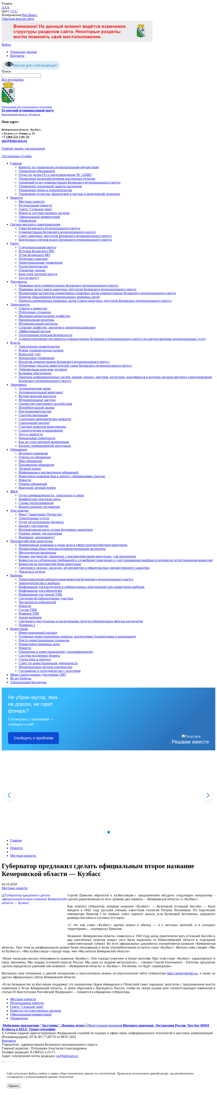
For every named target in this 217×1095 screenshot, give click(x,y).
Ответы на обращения (35, 457)
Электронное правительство (39, 346)
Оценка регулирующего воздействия (45, 403)
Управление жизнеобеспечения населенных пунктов (57, 178)
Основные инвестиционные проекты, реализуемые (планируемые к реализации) (77, 636)
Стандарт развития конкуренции (42, 426)
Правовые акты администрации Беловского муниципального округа (68, 285)
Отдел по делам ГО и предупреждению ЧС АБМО (55, 175)
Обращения (18, 449)
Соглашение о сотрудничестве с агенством (50, 671)
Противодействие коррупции (31, 541)
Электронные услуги (34, 518)
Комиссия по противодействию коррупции (50, 564)
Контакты (17, 55)
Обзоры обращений (33, 484)
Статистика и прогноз (35, 659)
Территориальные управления (40, 262)
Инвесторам (19, 629)
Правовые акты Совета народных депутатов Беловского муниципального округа (77, 289)
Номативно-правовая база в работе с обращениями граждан (62, 476)
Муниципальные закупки (37, 400)
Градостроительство (33, 266)
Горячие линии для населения (23, 148)
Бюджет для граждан (34, 526)
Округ (14, 243)
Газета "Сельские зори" (36, 209)
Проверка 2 (27, 625)
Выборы (16, 575)
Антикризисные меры (35, 388)
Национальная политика (36, 320)
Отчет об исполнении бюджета (41, 522)
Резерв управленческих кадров (41, 350)
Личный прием (30, 468)
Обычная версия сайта (18, 19)
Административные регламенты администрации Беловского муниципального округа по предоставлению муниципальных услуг (112, 339)
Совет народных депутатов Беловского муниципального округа (65, 236)
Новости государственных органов (44, 213)
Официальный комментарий (39, 217)
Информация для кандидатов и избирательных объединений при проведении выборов (82, 587)
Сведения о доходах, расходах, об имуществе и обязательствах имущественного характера (84, 568)
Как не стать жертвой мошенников (44, 442)
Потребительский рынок (36, 407)
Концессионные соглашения (39, 506)
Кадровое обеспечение (35, 373)
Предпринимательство (35, 411)
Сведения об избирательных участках (46, 598)
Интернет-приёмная (33, 453)
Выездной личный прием (37, 487)
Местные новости (32, 201)
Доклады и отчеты (32, 571)
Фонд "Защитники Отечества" (41, 514)
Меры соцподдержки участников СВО (38, 674)
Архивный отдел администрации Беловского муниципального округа (69, 182)
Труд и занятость (31, 434)
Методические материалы (37, 552)
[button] (104, 832)
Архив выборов (30, 617)
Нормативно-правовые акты (39, 644)
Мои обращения (30, 461)
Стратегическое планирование (41, 430)
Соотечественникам (33, 415)
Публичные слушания (35, 312)
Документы (18, 281)
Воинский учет (30, 354)
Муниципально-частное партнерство (45, 667)
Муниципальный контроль (38, 323)
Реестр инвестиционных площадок (44, 640)
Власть (15, 342)
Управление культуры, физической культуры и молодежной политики (69, 194)
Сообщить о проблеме (33, 738)
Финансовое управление (36, 358)
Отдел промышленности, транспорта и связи (51, 495)
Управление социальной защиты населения (50, 186)
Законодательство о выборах (39, 583)
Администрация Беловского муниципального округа (57, 232)
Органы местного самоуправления (35, 224)
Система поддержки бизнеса (39, 655)
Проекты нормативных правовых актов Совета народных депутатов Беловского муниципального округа (95, 300)
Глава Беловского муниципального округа (49, 228)
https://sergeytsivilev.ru (182, 973)
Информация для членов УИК (40, 594)
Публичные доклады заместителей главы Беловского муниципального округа (75, 365)
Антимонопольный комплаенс (41, 392)
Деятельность (20, 304)
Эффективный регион (35, 331)
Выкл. (33, 15)
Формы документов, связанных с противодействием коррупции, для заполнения (77, 556)
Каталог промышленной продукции (45, 445)
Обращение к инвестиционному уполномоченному (56, 651)
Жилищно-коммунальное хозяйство (44, 316)
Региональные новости (35, 205)
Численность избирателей (37, 602)
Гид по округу (29, 278)
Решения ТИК (29, 613)
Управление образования (37, 171)
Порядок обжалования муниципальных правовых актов (59, 297)
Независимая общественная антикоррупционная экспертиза (62, 548)
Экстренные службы (17, 156)
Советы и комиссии (33, 308)
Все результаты (13, 79)
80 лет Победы (20, 678)
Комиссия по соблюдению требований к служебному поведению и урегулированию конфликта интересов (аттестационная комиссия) (116, 560)
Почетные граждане (33, 259)
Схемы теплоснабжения (36, 503)
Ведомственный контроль (37, 396)
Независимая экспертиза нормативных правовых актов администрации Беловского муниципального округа (97, 293)
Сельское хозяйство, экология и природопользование (57, 327)
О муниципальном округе (37, 247)
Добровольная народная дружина (43, 369)
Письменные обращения (36, 465)
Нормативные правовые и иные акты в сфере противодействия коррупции (73, 545)
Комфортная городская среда (39, 499)
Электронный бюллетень (28, 682)
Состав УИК (28, 610)
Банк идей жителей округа (38, 274)
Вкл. (25, 15)
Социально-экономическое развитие (45, 419)
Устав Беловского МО (34, 255)
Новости (16, 197)
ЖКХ (14, 491)
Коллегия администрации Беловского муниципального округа (64, 362)
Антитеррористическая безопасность (45, 335)
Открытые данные (23, 52)
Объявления (27, 220)
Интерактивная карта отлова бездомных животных (56, 529)
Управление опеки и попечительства (45, 190)
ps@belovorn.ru (67, 1056)
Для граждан (19, 510)
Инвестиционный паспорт (38, 632)
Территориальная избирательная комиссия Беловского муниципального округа (76, 579)
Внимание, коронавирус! (37, 537)
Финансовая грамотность (37, 438)
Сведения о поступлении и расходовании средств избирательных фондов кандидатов (81, 621)
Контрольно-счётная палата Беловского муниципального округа (65, 239)
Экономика (18, 384)
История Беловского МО (36, 251)
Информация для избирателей (40, 590)
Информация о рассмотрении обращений (48, 472)
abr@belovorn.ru (14, 141)
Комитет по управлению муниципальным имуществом (59, 167)
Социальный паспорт (34, 423)
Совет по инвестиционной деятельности (48, 663)
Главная (16, 163)
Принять (13, 1086)
